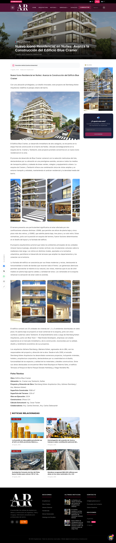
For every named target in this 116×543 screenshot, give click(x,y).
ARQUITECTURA (43, 7)
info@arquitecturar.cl (93, 501)
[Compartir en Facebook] (4, 266)
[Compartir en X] (4, 271)
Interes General (47, 507)
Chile (91, 522)
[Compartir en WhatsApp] (4, 276)
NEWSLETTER (84, 7)
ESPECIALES (64, 7)
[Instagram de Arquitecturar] (12, 522)
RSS (25, 522)
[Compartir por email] (4, 281)
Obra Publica (46, 504)
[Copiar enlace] (4, 286)
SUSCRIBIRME (98, 134)
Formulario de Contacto (94, 504)
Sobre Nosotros (92, 507)
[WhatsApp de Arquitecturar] (17, 522)
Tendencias (45, 510)
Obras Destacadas (48, 514)
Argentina (90, 518)
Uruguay (89, 525)
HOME (34, 7)
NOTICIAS (53, 7)
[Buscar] (104, 7)
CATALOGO (74, 7)
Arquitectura (46, 501)
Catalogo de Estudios (49, 517)
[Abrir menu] (12, 7)
